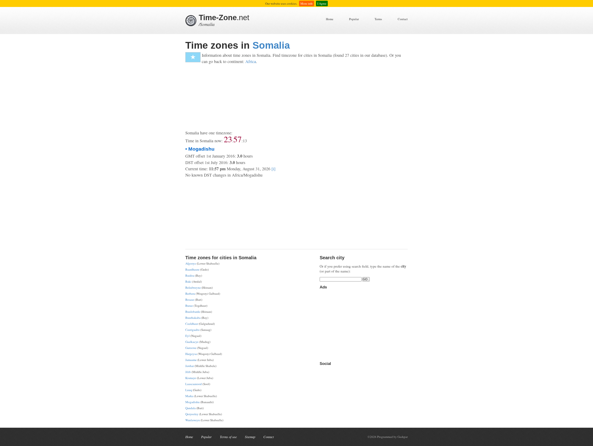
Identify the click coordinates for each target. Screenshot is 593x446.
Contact (403, 19)
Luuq (188, 390)
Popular (354, 19)
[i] (273, 168)
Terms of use (228, 437)
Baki (188, 281)
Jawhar (189, 366)
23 (228, 139)
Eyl (187, 336)
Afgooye (190, 263)
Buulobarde (192, 312)
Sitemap (250, 437)
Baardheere (192, 269)
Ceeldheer (191, 324)
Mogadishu (192, 402)
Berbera (190, 293)
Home (329, 19)
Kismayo (190, 378)
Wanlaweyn (192, 420)
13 (245, 140)
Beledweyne (193, 287)
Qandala (190, 408)
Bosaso (189, 299)
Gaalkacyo (192, 342)
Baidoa (189, 275)
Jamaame (191, 360)
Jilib (188, 372)
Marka (189, 396)
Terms (378, 19)
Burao (189, 306)
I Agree (321, 3)
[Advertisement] (296, 97)
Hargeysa (191, 354)
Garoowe (190, 348)
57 (237, 139)
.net (224, 17)
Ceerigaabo (192, 330)
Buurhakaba (193, 318)
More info (306, 3)
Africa (250, 61)
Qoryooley (192, 414)
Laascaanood (193, 384)
